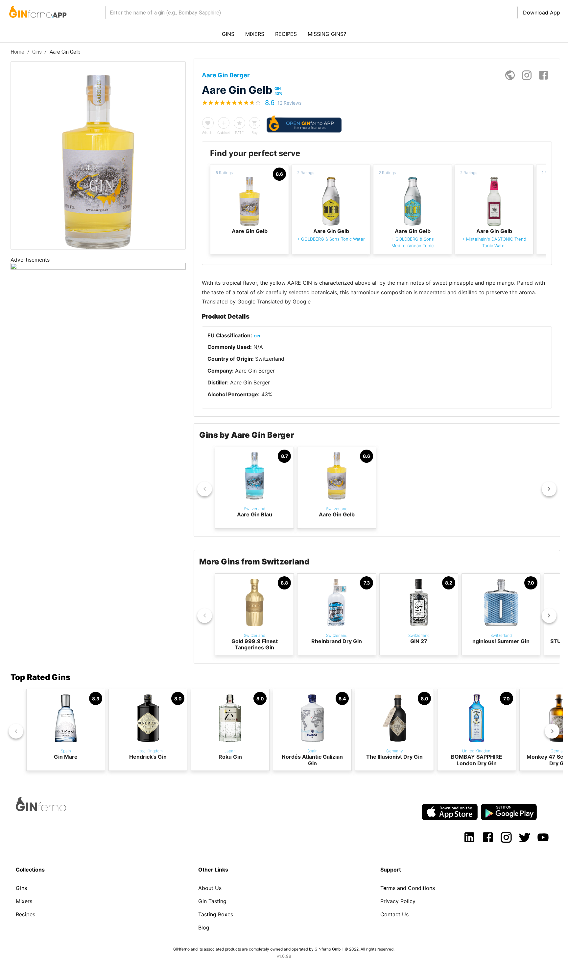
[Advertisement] (98, 392)
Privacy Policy (397, 901)
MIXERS (254, 34)
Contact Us (394, 914)
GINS (228, 34)
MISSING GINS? (327, 34)
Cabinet (223, 132)
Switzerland (269, 358)
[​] (311, 12)
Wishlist (208, 132)
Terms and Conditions (407, 888)
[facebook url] (543, 75)
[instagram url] (526, 75)
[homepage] (510, 75)
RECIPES (286, 34)
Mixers (24, 901)
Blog (203, 927)
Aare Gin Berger (255, 370)
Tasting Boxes (215, 914)
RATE (239, 132)
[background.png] (98, 267)
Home (18, 52)
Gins (37, 52)
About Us (210, 888)
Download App (541, 12)
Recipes (25, 914)
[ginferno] (50, 809)
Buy (254, 132)
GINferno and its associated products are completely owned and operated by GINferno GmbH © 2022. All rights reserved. (283, 949)
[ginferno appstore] (450, 813)
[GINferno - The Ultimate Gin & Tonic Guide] (37, 21)
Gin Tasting (212, 901)
